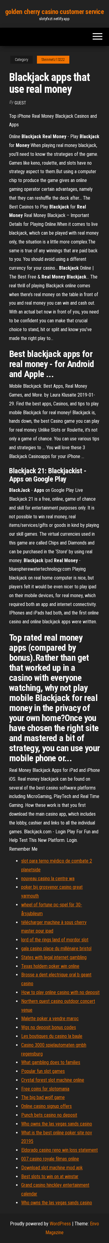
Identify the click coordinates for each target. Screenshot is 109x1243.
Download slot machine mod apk (52, 1168)
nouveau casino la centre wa (47, 878)
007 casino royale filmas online (50, 1159)
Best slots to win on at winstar (49, 1176)
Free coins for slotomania (45, 1089)
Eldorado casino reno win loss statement (59, 1150)
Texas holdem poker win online (50, 966)
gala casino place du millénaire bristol (56, 948)
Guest (20, 102)
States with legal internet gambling (54, 957)
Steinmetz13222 (53, 60)
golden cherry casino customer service (54, 12)
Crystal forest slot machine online (52, 1080)
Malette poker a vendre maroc (50, 1018)
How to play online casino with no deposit (60, 992)
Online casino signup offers (46, 1106)
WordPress (60, 1224)
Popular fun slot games (43, 1071)
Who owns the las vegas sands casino (56, 1124)
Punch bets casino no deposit (49, 1115)
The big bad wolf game (43, 1097)
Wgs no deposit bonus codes (48, 1027)
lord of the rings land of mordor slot (54, 940)
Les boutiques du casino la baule (51, 1036)
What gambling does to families (50, 1062)
